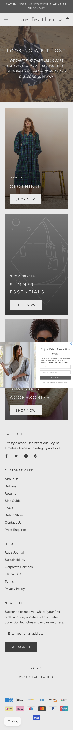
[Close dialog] (71, 343)
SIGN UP (55, 377)
